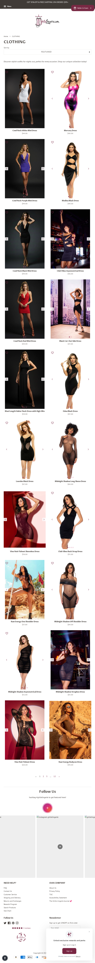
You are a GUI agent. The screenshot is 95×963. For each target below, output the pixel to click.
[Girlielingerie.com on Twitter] (5, 923)
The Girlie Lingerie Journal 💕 (60, 901)
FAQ (5, 888)
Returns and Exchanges (12, 901)
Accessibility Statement (58, 898)
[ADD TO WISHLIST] (6, 72)
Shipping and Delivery (12, 898)
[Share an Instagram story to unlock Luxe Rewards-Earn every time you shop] (47, 808)
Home (6, 36)
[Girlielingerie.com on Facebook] (9, 923)
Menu (9, 6)
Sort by (6, 47)
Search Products (10, 907)
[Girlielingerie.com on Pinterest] (13, 923)
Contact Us (8, 891)
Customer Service (10, 894)
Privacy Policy (54, 891)
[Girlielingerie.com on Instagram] (17, 923)
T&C (51, 894)
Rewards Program (10, 904)
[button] (5, 958)
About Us (52, 888)
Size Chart (7, 911)
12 (55, 776)
